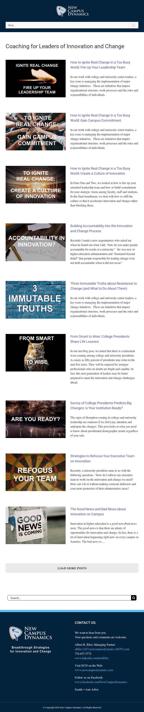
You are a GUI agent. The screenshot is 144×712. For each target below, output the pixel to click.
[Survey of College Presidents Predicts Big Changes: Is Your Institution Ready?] (36, 419)
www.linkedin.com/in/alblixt (92, 658)
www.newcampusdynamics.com (94, 670)
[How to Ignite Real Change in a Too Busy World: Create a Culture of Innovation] (36, 185)
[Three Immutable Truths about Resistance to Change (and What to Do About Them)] (36, 300)
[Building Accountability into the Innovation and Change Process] (36, 242)
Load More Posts (72, 568)
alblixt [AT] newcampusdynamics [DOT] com (102, 649)
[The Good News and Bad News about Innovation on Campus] (36, 525)
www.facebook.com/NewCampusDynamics (101, 682)
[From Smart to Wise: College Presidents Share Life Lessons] (36, 353)
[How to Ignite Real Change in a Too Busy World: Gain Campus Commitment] (36, 132)
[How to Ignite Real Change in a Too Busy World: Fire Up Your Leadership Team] (36, 78)
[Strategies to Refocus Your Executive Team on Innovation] (36, 472)
